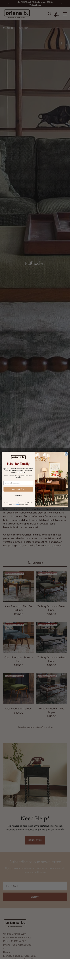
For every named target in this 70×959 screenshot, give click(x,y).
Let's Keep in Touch (18, 489)
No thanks (18, 495)
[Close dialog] (66, 453)
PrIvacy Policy (16, 504)
